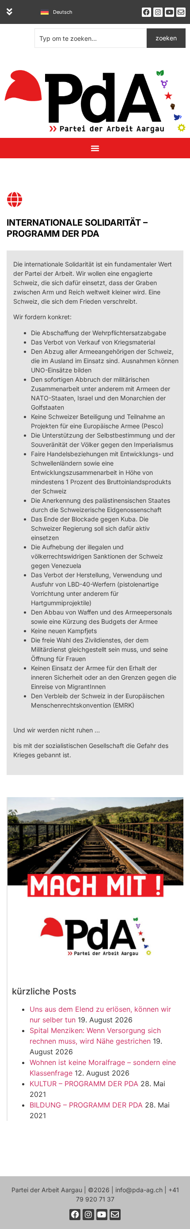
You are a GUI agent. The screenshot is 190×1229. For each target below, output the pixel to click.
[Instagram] (158, 12)
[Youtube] (169, 12)
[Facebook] (146, 12)
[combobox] (90, 38)
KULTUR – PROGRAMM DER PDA (84, 1083)
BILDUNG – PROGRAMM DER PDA (86, 1104)
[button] (9, 12)
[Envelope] (181, 12)
